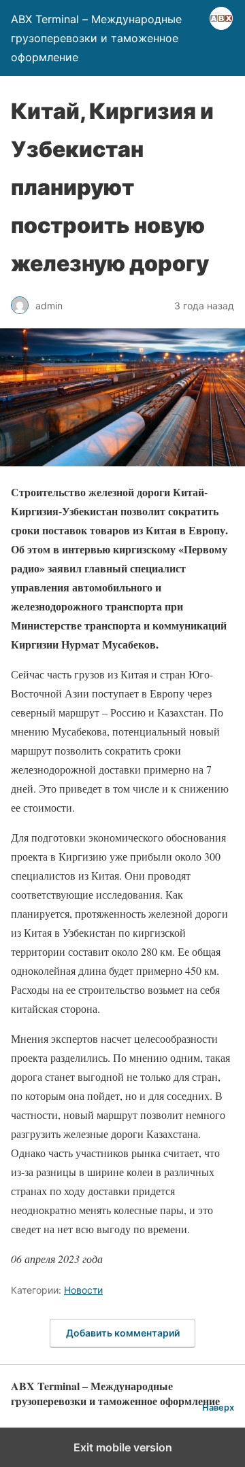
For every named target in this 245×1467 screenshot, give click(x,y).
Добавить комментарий (123, 1333)
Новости (83, 1290)
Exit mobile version (123, 1447)
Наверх (218, 1407)
